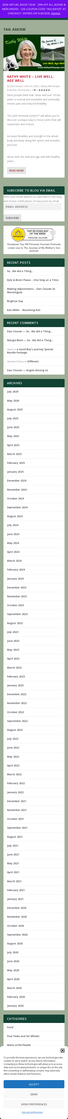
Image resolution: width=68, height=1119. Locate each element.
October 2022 (15, 712)
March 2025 (14, 454)
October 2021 (15, 819)
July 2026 (12, 391)
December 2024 (16, 480)
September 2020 (17, 934)
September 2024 (17, 507)
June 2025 (13, 427)
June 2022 (13, 747)
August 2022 (15, 730)
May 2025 (13, 436)
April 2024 (13, 552)
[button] (62, 1050)
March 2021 (14, 881)
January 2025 (15, 471)
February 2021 (16, 890)
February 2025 (16, 463)
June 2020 (13, 961)
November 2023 (17, 596)
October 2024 (15, 498)
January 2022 (15, 792)
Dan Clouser (16, 86)
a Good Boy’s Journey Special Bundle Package (30, 350)
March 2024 (14, 560)
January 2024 (15, 578)
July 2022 (12, 738)
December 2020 (16, 908)
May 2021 (13, 863)
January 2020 (15, 1005)
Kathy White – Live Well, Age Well (30, 78)
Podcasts (12, 90)
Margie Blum (15, 340)
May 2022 (13, 756)
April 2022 (13, 765)
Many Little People (50, 86)
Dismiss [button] (55, 13)
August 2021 (15, 836)
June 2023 (13, 641)
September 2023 (17, 614)
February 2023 (16, 676)
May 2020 (13, 970)
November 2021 (17, 810)
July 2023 (12, 632)
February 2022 (16, 783)
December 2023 (16, 587)
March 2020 (14, 988)
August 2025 (15, 409)
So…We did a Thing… (20, 271)
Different (33, 361)
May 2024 (13, 543)
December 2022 (16, 694)
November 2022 (17, 703)
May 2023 (13, 649)
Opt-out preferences (32, 1112)
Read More (16, 170)
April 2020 (13, 979)
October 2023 (15, 605)
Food (10, 1027)
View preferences (34, 1104)
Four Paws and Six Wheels (23, 1036)
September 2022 (17, 721)
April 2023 (13, 658)
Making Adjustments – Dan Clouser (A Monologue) (31, 290)
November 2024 (17, 489)
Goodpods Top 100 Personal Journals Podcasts (34, 244)
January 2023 (15, 685)
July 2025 (12, 418)
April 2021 (13, 872)
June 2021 (13, 854)
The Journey (24, 90)
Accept (34, 1084)
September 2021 (17, 827)
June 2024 (13, 534)
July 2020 (12, 952)
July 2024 (12, 525)
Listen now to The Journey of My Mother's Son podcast (34, 249)
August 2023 (15, 623)
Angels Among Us (37, 370)
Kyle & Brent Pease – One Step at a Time (32, 280)
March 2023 (14, 667)
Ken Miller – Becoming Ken (23, 310)
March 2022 (14, 774)
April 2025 (13, 445)
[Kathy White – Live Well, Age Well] (34, 53)
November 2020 (17, 916)
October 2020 (15, 925)
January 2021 (15, 899)
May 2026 (13, 400)
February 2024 (16, 569)
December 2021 (16, 801)
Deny (34, 1094)
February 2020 (16, 997)
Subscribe (12, 218)
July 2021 (12, 845)
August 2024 (15, 516)
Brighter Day (15, 301)
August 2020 (15, 943)
